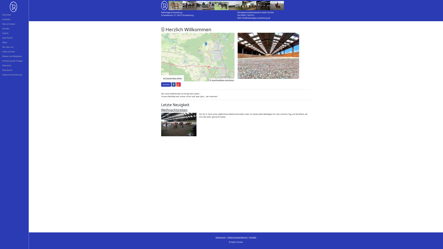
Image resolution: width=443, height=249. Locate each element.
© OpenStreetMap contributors (222, 80)
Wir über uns (8, 47)
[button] (174, 84)
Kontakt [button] (166, 84)
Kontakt (5, 28)
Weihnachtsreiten (174, 110)
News (4, 42)
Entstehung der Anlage (12, 61)
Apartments (7, 38)
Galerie (5, 33)
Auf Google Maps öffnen (172, 78)
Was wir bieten (8, 24)
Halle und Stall (8, 51)
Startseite (6, 14)
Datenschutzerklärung (12, 74)
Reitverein (6, 65)
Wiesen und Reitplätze (12, 56)
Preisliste (6, 19)
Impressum (7, 70)
